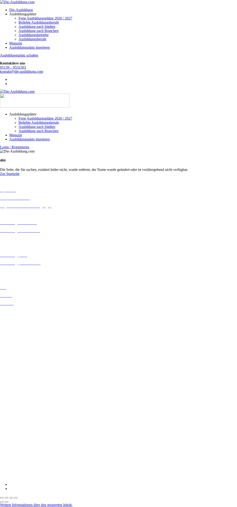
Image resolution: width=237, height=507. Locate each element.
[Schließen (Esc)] (16, 497)
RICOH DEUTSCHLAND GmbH (26, 456)
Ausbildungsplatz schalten (19, 55)
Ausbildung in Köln (14, 357)
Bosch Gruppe (10, 398)
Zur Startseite (9, 174)
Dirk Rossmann (11, 419)
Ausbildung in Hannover (18, 345)
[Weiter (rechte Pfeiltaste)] (6, 502)
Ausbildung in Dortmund (18, 320)
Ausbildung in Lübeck (16, 365)
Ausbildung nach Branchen (39, 31)
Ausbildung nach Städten (37, 27)
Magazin (15, 43)
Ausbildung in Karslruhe (18, 353)
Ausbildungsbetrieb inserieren (22, 271)
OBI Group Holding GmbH (20, 452)
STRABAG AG (12, 464)
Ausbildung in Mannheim (18, 374)
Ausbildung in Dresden (17, 324)
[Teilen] (11, 497)
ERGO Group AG (13, 427)
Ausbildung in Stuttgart (17, 386)
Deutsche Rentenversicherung (22, 423)
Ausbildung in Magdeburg (19, 369)
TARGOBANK (12, 469)
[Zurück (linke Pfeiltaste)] (2, 502)
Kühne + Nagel (11, 444)
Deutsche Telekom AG (17, 415)
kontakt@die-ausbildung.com (21, 71)
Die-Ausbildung (21, 10)
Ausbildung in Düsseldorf (19, 328)
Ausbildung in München (18, 378)
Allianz (5, 394)
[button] (36, 505)
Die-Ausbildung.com (27, 476)
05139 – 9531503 (13, 67)
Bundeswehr (9, 402)
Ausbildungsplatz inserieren (29, 47)
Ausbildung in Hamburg (18, 341)
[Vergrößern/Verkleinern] (2, 497)
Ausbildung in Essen (15, 332)
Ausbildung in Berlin (15, 311)
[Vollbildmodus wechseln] (6, 497)
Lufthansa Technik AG (17, 448)
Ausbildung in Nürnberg (18, 382)
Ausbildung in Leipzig (16, 361)
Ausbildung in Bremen (16, 316)
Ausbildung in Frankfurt (17, 336)
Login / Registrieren (14, 147)
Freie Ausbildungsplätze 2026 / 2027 (45, 18)
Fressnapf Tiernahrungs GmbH (22, 439)
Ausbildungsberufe (32, 39)
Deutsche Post (10, 411)
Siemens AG (9, 460)
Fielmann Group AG (15, 435)
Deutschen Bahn (12, 406)
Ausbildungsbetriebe (34, 35)
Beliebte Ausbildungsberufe (39, 22)
